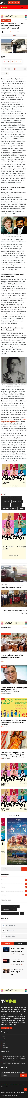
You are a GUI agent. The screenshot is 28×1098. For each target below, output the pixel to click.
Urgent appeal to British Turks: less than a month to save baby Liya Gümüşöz (13, 722)
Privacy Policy (4, 1095)
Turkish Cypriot (6, 909)
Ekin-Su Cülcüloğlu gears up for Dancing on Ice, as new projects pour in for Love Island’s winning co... (12, 755)
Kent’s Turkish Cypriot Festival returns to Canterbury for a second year (17, 972)
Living (4, 1045)
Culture (4, 634)
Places (4, 1043)
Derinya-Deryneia (16, 505)
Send (23, 1075)
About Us (3, 1092)
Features (3, 895)
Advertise (17, 1092)
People (4, 1041)
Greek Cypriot (6, 498)
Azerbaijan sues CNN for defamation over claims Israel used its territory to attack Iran (14, 1062)
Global (8, 20)
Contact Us (23, 1092)
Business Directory (10, 1092)
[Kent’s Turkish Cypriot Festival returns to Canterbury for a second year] (6, 971)
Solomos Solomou (17, 501)
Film (9, 634)
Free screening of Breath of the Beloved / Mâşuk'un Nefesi (12, 656)
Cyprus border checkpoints (9, 508)
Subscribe (5, 1047)
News (2, 879)
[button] (12, 866)
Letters (4, 666)
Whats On (7, 943)
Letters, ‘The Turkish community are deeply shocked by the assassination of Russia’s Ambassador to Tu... (14, 690)
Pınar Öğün (15, 913)
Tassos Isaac (6, 505)
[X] (12, 2)
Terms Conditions (12, 1095)
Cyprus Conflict (16, 498)
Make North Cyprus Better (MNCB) (10, 906)
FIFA (22, 913)
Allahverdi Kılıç (6, 501)
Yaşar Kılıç (21, 508)
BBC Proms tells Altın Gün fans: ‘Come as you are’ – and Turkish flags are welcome (17, 951)
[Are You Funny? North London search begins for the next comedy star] (6, 961)
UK (3, 699)
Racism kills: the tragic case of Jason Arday (14, 1056)
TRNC (3, 20)
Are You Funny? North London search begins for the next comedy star (17, 961)
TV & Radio (4, 731)
